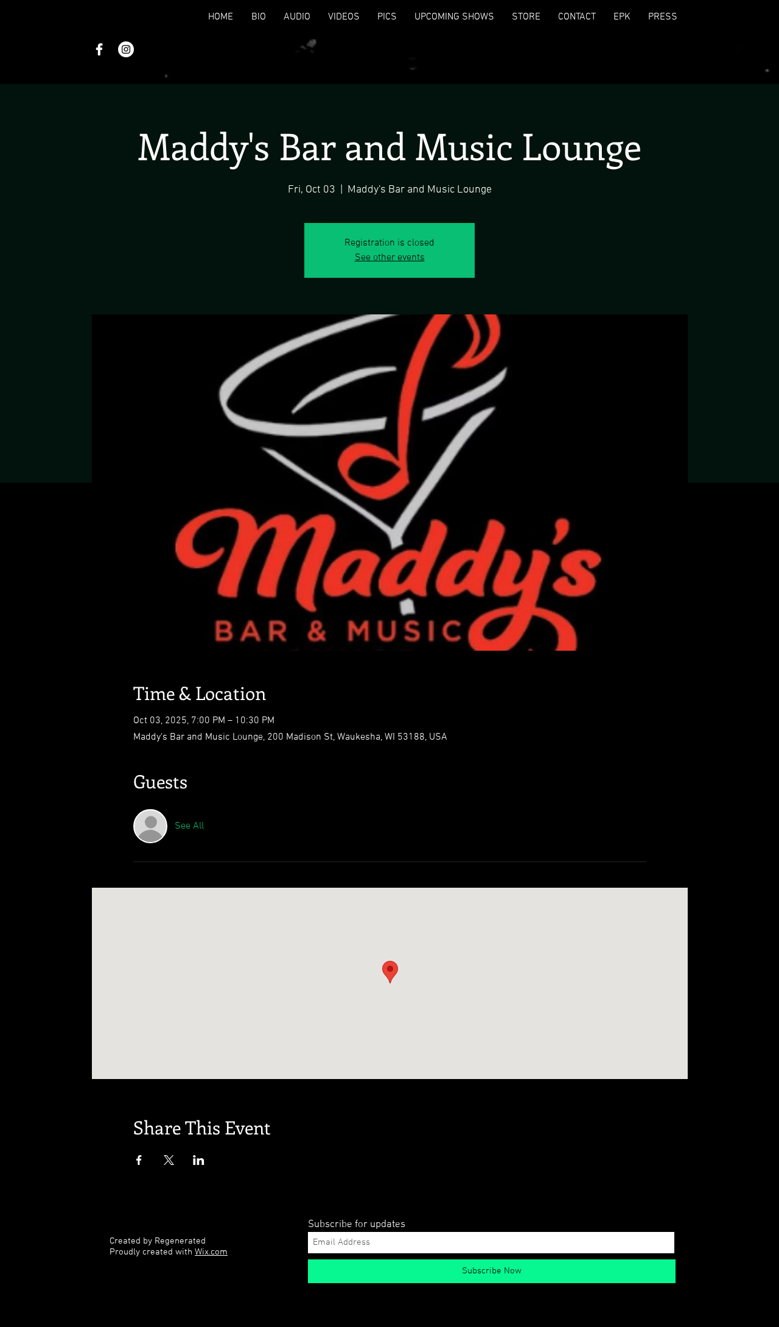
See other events (390, 258)
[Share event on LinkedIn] (198, 1160)
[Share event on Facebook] (139, 1160)
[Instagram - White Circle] (126, 49)
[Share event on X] (169, 1160)
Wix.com (211, 1252)
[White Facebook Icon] (99, 49)
